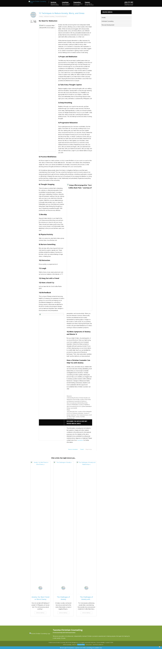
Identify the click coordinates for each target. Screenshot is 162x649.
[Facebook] (59, 644)
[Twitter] (61, 644)
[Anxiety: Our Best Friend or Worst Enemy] (40, 524)
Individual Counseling (49, 16)
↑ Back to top (88, 449)
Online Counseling (67, 644)
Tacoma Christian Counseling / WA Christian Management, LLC (66, 642)
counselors (80, 440)
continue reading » (40, 612)
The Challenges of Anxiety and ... (86, 598)
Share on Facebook (73, 449)
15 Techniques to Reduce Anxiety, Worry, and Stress (61, 13)
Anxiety (41, 16)
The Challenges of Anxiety (63, 598)
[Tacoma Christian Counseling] (39, 2)
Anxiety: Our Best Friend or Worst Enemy (40, 598)
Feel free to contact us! (98, 644)
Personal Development (61, 16)
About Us (74, 644)
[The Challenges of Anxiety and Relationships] (86, 524)
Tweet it (82, 449)
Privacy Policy (81, 644)
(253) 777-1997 (128, 3)
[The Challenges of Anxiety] (63, 524)
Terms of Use (89, 644)
